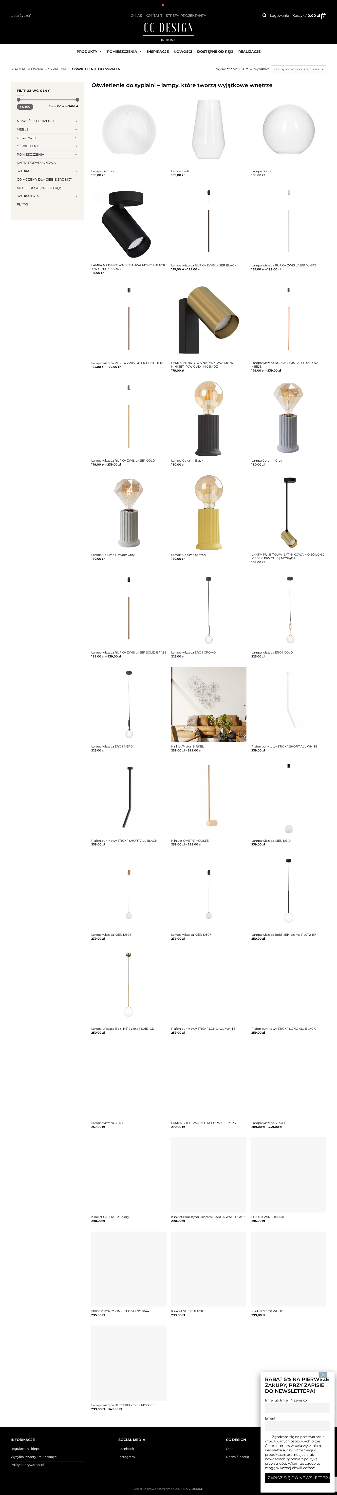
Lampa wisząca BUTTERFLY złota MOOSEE (122, 1405)
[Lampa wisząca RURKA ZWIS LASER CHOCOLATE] (129, 321)
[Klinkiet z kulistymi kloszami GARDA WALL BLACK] (208, 1175)
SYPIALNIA (57, 69)
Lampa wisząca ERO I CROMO (193, 652)
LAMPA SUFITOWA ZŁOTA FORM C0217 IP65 (204, 1123)
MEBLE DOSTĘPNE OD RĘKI (39, 188)
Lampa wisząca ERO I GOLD (272, 652)
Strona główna (27, 69)
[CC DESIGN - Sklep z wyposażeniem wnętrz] (168, 31)
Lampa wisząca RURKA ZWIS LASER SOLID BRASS (128, 652)
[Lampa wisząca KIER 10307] (208, 892)
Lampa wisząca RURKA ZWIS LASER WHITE (284, 265)
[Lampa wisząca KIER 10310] (289, 798)
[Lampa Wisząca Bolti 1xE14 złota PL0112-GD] (129, 987)
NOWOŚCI (183, 51)
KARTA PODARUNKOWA (36, 163)
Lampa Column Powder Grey (113, 555)
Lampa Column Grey (266, 460)
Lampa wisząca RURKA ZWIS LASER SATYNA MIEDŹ (284, 364)
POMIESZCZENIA (122, 51)
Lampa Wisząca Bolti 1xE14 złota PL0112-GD (122, 1028)
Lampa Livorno (102, 171)
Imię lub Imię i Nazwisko (286, 1400)
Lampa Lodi (180, 171)
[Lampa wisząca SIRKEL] (289, 1081)
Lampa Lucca (261, 171)
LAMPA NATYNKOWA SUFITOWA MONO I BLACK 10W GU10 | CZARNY (128, 267)
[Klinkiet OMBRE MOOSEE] (208, 798)
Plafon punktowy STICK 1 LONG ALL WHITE (203, 1028)
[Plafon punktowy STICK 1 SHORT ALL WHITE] (289, 704)
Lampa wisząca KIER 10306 (111, 934)
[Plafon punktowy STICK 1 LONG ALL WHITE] (208, 987)
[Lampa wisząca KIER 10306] (129, 892)
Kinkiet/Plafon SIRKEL (187, 746)
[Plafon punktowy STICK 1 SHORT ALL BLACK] (129, 798)
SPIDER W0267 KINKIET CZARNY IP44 (120, 1311)
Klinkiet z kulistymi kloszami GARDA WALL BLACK (208, 1217)
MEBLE (23, 129)
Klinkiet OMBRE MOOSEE (190, 840)
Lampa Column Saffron (188, 555)
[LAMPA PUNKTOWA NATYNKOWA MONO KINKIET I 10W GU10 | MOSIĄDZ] (208, 321)
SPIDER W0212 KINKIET (269, 1217)
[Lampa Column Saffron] (208, 512)
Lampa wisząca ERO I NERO (112, 746)
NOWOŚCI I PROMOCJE (36, 121)
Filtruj (25, 106)
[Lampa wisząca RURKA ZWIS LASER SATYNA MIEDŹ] (289, 321)
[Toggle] (76, 121)
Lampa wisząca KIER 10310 (271, 840)
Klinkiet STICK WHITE (267, 1311)
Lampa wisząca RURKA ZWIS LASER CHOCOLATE (128, 363)
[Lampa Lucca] (289, 129)
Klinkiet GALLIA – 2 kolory (110, 1217)
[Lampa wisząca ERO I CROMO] (208, 610)
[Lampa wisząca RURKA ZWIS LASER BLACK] (208, 223)
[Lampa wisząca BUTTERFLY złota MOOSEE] (129, 1363)
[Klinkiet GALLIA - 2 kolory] (129, 1175)
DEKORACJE (27, 138)
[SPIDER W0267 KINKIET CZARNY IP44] (129, 1269)
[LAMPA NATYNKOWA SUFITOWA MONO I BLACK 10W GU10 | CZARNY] (129, 223)
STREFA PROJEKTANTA (186, 15)
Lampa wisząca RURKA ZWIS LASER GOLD (123, 460)
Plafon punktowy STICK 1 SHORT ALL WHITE (284, 746)
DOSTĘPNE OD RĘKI (215, 51)
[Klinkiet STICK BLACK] (208, 1269)
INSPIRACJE (158, 51)
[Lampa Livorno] (129, 129)
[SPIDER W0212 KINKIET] (289, 1175)
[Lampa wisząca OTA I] (129, 1081)
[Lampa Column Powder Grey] (129, 512)
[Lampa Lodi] (208, 129)
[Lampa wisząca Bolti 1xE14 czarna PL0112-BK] (289, 892)
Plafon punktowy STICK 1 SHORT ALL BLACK (124, 840)
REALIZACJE (249, 51)
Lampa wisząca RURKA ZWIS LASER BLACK (204, 265)
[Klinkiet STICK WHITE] (289, 1269)
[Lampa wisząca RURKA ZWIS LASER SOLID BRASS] (129, 610)
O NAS (136, 15)
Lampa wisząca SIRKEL (268, 1123)
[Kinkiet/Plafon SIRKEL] (208, 704)
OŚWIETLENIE (28, 146)
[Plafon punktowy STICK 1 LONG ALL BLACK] (289, 987)
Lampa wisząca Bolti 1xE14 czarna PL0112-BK (284, 934)
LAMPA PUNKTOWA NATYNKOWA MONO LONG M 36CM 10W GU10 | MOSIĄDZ (287, 556)
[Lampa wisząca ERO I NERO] (129, 704)
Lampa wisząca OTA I (107, 1123)
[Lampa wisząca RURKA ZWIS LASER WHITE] (289, 223)
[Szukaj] (264, 15)
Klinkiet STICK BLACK (187, 1311)
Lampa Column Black (187, 460)
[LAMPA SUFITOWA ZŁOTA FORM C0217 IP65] (208, 1081)
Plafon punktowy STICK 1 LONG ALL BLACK (283, 1028)
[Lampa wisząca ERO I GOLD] (289, 610)
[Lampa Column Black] (208, 418)
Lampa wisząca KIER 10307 (191, 934)
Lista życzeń (21, 15)
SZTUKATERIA (28, 196)
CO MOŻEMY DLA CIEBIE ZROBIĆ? (44, 179)
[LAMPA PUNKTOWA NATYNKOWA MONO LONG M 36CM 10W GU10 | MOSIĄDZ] (289, 512)
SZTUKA (23, 171)
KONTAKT (154, 15)
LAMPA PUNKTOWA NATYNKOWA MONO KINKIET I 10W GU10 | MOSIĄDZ (202, 364)
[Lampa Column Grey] (289, 418)
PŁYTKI (22, 204)
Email (270, 1418)
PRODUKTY (87, 51)
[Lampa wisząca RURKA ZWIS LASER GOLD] (129, 418)
